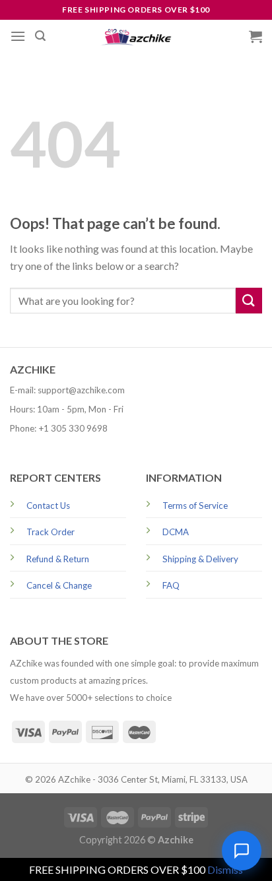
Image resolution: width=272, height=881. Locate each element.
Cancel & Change (59, 585)
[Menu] (18, 36)
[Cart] (255, 36)
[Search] (40, 36)
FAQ (171, 585)
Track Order (50, 532)
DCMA (175, 532)
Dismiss (225, 869)
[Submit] (249, 300)
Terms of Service (195, 505)
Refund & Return (57, 559)
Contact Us (48, 505)
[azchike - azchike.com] (136, 36)
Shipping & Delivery (200, 559)
